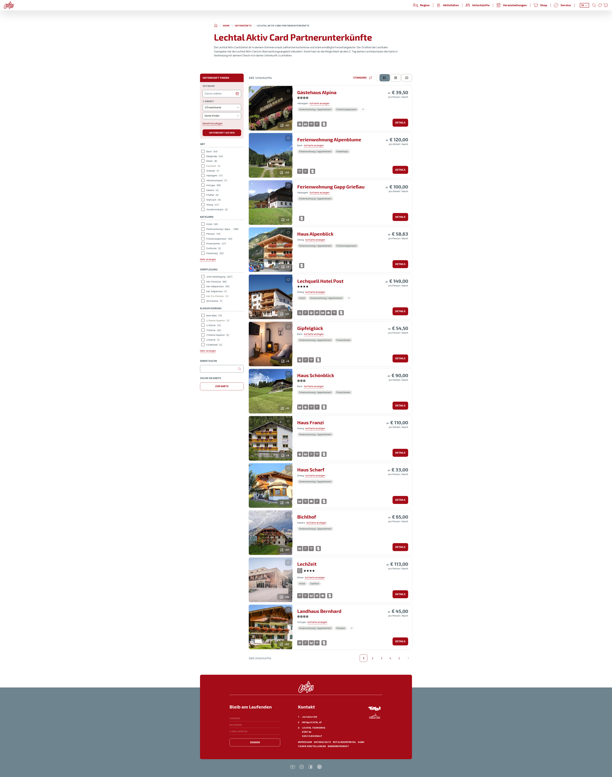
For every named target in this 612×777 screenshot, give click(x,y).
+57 (287, 549)
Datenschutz (322, 742)
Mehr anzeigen (208, 259)
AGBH (361, 742)
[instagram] (301, 767)
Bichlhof (306, 517)
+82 (287, 644)
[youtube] (292, 767)
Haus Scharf (310, 469)
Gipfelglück (310, 328)
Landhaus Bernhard (319, 611)
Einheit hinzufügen (212, 123)
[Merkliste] (599, 5)
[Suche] (594, 5)
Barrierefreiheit (338, 746)
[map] (406, 77)
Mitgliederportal (344, 742)
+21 (287, 314)
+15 (287, 502)
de (582, 5)
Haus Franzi (310, 422)
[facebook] (310, 767)
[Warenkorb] (605, 5)
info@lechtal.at (312, 722)
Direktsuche (208, 360)
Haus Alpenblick (315, 234)
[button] (254, 708)
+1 (363, 109)
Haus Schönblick (315, 375)
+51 (287, 125)
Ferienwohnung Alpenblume (329, 139)
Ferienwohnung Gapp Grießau (330, 186)
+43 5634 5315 (309, 717)
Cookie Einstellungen (312, 746)
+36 (287, 597)
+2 (287, 219)
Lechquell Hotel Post (320, 281)
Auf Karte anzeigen (319, 103)
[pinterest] (319, 767)
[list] (384, 77)
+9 (287, 266)
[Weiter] (408, 658)
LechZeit (307, 564)
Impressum (305, 742)
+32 (287, 172)
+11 (287, 408)
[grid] (395, 77)
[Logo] (9, 5)
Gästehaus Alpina (316, 92)
